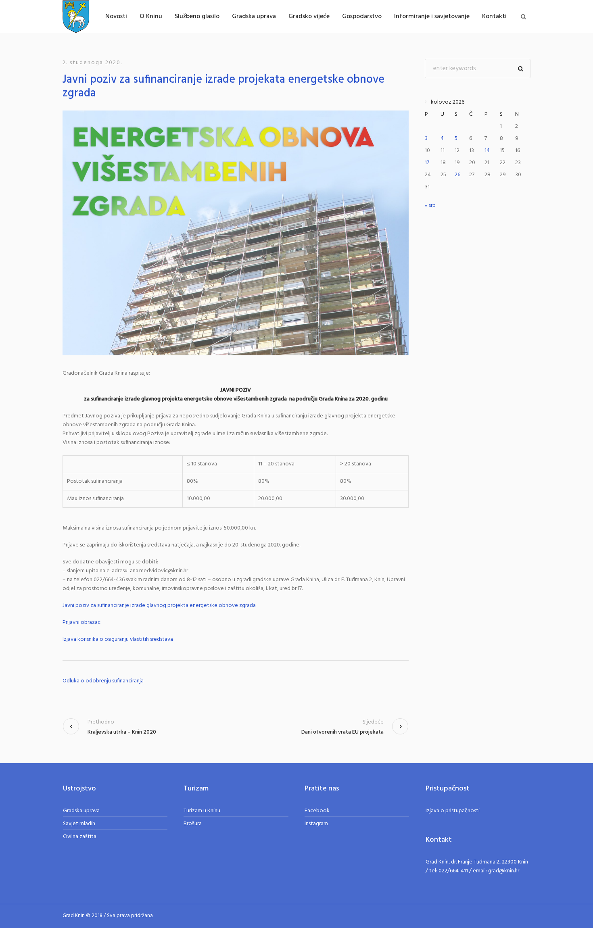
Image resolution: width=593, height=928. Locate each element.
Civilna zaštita (79, 836)
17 (427, 162)
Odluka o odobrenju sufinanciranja (103, 681)
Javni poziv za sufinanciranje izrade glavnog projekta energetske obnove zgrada (159, 605)
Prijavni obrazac (81, 622)
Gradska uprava (81, 810)
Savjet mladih (79, 823)
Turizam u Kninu (202, 810)
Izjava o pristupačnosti (453, 810)
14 (487, 150)
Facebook (317, 810)
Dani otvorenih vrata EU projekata (342, 732)
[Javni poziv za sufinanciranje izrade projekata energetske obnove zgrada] (236, 233)
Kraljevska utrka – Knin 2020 (122, 732)
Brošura (193, 823)
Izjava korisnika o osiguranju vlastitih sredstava (118, 639)
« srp (430, 205)
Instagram (316, 823)
